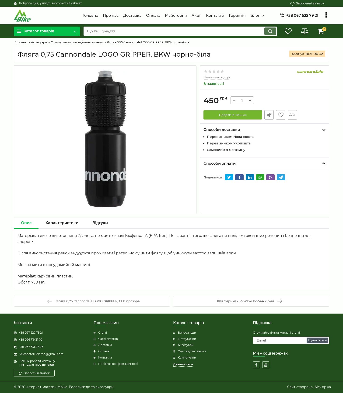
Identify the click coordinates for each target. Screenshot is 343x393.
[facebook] (256, 364)
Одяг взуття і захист (192, 351)
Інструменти (187, 339)
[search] (270, 31)
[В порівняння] (292, 115)
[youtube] (265, 364)
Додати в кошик (233, 115)
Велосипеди (187, 332)
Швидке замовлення (269, 115)
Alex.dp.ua (323, 387)
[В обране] (280, 115)
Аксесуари (185, 345)
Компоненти (187, 357)
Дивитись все (183, 364)
